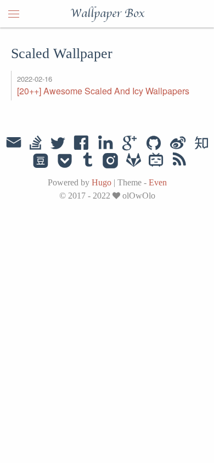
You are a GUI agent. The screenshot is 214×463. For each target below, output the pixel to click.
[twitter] (57, 143)
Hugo (101, 182)
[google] (129, 143)
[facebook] (81, 143)
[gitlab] (133, 161)
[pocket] (65, 161)
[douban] (40, 161)
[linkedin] (105, 143)
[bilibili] (156, 161)
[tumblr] (88, 161)
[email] (13, 142)
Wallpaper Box (107, 14)
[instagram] (111, 161)
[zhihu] (201, 143)
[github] (153, 143)
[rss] (179, 161)
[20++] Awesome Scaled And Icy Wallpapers (103, 90)
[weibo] (178, 143)
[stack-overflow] (36, 143)
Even (158, 182)
